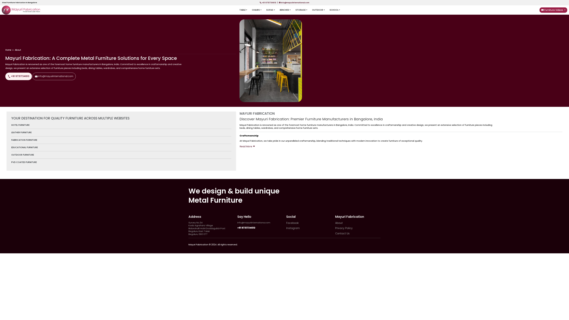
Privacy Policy (344, 228)
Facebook (292, 223)
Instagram (293, 228)
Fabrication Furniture (24, 140)
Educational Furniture (24, 147)
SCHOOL (334, 9)
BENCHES (284, 9)
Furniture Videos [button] (554, 10)
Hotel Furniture (20, 125)
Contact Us (342, 233)
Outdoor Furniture (22, 154)
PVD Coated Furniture (24, 162)
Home (8, 50)
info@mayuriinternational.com (294, 2)
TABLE (242, 9)
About (339, 223)
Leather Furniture (21, 132)
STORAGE (300, 9)
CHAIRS (256, 9)
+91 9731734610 (269, 2)
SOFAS (269, 9)
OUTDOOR (317, 9)
